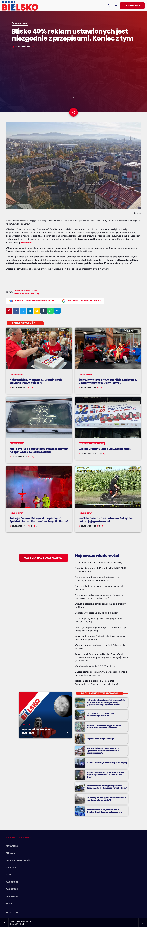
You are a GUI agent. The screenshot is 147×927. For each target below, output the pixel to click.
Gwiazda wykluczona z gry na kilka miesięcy (96, 612)
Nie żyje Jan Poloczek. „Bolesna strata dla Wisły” (99, 562)
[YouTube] (7, 913)
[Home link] (20, 6)
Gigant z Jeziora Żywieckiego (100, 738)
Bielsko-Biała (20, 24)
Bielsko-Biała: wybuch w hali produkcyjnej (107, 762)
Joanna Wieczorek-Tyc (25, 291)
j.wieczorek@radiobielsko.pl (27, 293)
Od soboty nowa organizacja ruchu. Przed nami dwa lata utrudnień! (106, 798)
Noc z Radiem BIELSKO (36, 729)
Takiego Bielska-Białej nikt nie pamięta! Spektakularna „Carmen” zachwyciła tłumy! (39, 519)
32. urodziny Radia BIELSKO (91, 444)
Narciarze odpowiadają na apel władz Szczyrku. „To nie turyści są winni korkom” (107, 786)
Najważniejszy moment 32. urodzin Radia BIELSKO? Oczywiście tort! (36, 381)
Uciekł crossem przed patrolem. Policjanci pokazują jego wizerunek (105, 519)
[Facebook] (20, 913)
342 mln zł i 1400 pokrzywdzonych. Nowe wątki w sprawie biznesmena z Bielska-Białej (105, 774)
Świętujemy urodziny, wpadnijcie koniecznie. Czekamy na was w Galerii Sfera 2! (108, 381)
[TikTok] (14, 913)
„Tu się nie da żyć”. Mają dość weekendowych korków (100, 714)
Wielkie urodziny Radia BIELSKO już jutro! (105, 449)
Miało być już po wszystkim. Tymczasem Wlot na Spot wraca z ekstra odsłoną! (39, 450)
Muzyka (26, 724)
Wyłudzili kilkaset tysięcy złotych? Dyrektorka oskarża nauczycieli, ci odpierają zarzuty (103, 750)
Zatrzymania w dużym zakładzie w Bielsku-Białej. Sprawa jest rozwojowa (105, 810)
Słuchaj (132, 5)
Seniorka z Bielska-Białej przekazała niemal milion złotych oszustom (104, 726)
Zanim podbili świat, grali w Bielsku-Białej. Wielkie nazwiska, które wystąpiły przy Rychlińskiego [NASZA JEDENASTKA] (101, 657)
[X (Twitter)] (10, 913)
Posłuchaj (26, 242)
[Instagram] (17, 913)
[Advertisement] (73, 73)
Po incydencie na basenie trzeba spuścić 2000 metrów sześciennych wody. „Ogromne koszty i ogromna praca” (106, 702)
